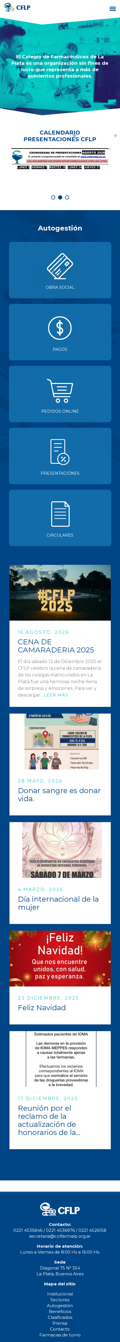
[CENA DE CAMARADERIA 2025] (60, 593)
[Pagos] (60, 332)
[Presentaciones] (60, 456)
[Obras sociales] (60, 270)
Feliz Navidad (42, 1007)
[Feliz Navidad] (60, 958)
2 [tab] (60, 197)
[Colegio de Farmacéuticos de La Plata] (17, 10)
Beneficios (60, 1311)
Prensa (59, 1323)
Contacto (60, 1329)
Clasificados (60, 1317)
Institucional (60, 1294)
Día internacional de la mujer (58, 903)
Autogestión (60, 1305)
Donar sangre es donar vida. (59, 794)
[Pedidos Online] (60, 394)
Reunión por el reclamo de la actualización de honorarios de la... (49, 1120)
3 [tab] (67, 197)
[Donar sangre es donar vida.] (60, 741)
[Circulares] (60, 518)
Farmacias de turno (60, 1335)
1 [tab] (53, 197)
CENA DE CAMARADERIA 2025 (56, 645)
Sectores (60, 1299)
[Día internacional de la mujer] (60, 850)
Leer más (56, 695)
